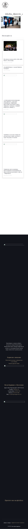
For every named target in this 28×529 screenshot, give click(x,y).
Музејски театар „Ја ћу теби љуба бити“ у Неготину (13, 59)
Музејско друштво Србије (14, 363)
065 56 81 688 (16, 392)
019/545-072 (16, 389)
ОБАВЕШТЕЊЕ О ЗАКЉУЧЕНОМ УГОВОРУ (13, 67)
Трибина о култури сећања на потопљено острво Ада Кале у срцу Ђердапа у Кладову (12, 136)
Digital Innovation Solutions (18, 522)
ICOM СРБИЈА (14, 361)
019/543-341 (17, 391)
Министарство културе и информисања (14, 360)
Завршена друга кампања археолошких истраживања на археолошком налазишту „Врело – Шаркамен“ (13, 171)
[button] (25, 5)
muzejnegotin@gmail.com (15, 394)
